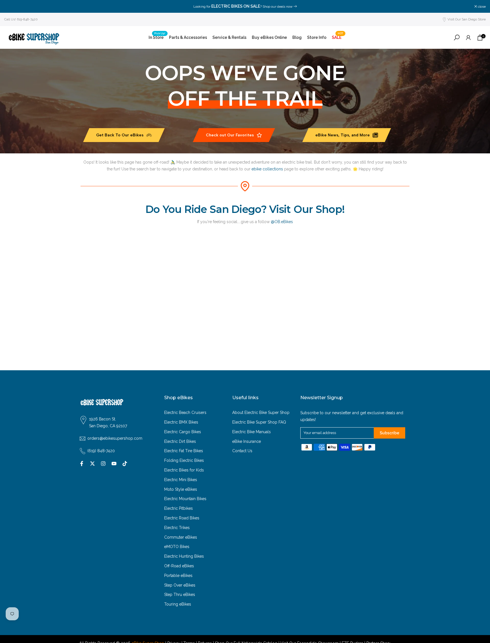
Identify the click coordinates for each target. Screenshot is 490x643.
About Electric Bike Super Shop (261, 412)
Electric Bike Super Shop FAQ (259, 422)
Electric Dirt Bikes (180, 441)
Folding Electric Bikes (184, 460)
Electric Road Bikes (181, 518)
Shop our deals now (278, 7)
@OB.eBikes (282, 221)
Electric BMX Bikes (181, 422)
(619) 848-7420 (101, 451)
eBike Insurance (246, 441)
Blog (297, 37)
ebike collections (267, 169)
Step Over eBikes (179, 585)
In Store (157, 37)
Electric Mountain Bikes (185, 498)
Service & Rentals (229, 37)
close (11, 6)
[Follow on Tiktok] (124, 463)
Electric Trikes (177, 527)
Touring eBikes (177, 604)
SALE (337, 37)
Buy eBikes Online (269, 37)
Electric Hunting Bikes (184, 556)
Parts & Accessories (188, 37)
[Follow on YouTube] (114, 463)
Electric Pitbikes (178, 508)
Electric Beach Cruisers (185, 412)
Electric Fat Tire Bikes (183, 451)
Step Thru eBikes (179, 594)
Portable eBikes (178, 575)
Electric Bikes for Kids (184, 470)
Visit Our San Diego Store (466, 19)
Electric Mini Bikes (180, 479)
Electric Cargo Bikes (182, 432)
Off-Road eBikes (179, 566)
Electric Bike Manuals (251, 432)
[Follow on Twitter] (92, 463)
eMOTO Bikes (176, 546)
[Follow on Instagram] (103, 463)
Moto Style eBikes (180, 489)
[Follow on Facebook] (81, 463)
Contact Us (242, 451)
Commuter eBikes (180, 537)
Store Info (316, 37)
